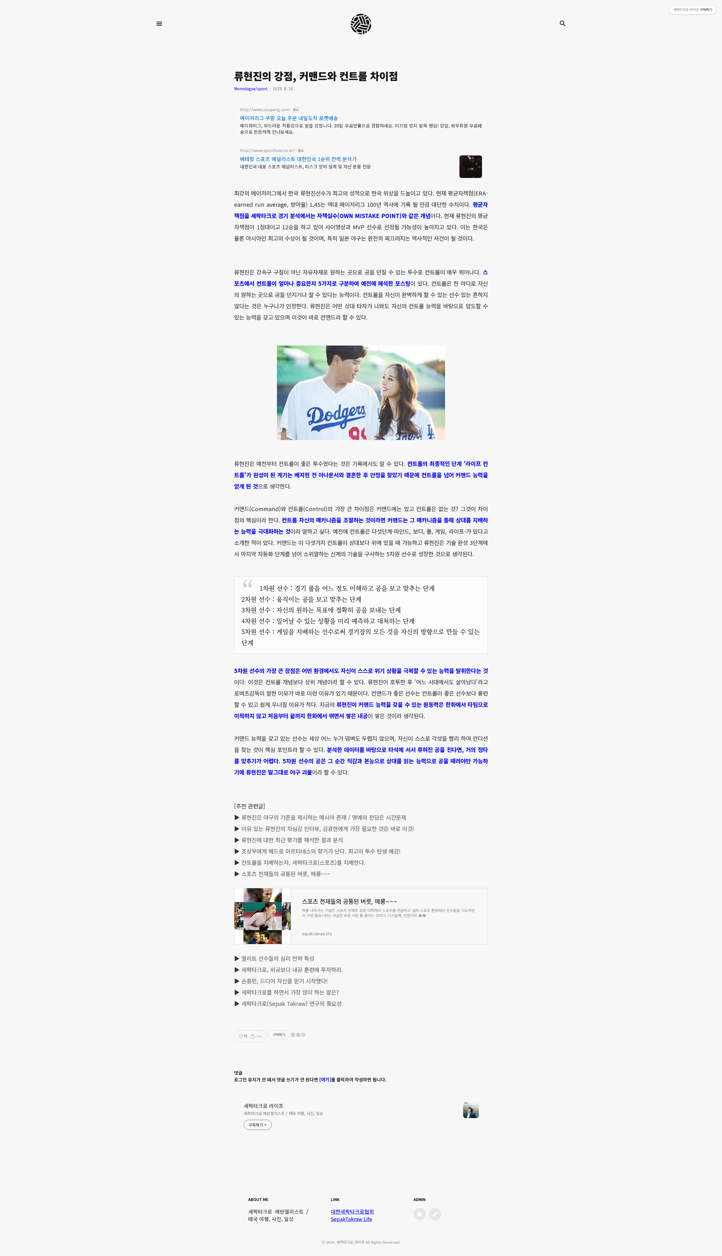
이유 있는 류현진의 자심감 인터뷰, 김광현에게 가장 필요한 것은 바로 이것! (327, 828)
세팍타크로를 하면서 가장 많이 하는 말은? (290, 992)
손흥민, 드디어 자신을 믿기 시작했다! (284, 981)
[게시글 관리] (259, 1036)
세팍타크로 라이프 (263, 1105)
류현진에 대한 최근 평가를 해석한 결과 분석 (292, 840)
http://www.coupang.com (265, 109)
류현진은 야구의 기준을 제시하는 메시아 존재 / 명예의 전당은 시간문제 (323, 817)
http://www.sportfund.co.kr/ (267, 150)
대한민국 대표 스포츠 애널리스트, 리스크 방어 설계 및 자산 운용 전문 (305, 166)
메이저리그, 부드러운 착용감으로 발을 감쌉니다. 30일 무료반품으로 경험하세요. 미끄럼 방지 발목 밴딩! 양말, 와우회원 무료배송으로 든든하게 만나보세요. (361, 128)
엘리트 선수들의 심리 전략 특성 (277, 958)
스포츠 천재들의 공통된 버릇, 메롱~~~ (285, 874)
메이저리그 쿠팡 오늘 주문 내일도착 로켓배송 (289, 118)
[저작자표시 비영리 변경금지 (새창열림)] (297, 1035)
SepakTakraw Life (351, 1218)
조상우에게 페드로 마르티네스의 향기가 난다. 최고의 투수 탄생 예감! (320, 851)
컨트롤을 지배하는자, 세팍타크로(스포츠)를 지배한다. (303, 862)
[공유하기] (252, 1036)
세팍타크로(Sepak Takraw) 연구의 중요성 (291, 1003)
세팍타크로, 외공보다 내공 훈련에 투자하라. (292, 969)
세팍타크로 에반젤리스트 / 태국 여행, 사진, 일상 (283, 1113)
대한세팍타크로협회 (352, 1211)
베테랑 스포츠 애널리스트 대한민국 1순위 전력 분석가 (298, 158)
